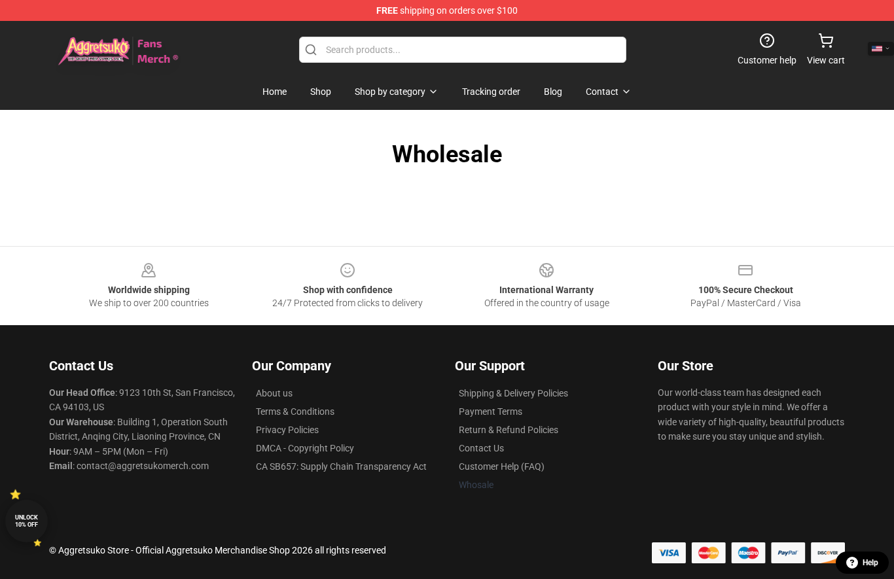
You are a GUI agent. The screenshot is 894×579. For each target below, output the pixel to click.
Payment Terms (490, 411)
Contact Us (481, 448)
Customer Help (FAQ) (502, 466)
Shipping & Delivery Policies (513, 393)
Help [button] (870, 562)
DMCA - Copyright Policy (305, 448)
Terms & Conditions (295, 411)
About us (274, 393)
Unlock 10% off (26, 521)
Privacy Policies (287, 430)
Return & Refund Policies (508, 430)
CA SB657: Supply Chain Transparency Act (341, 466)
